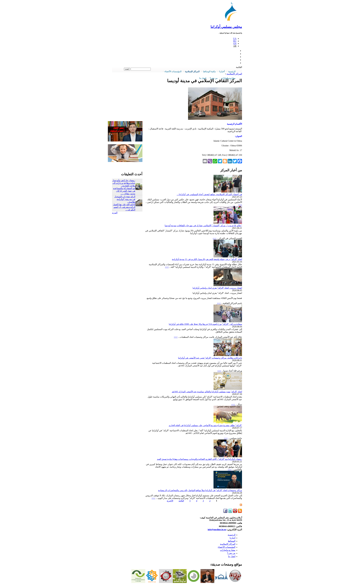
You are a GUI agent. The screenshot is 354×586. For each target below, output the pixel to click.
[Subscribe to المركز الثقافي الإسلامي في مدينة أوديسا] (241, 505)
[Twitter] (235, 160)
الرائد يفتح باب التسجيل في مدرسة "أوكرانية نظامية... (124, 199)
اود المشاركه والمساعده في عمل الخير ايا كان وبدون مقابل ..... (124, 191)
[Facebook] (240, 160)
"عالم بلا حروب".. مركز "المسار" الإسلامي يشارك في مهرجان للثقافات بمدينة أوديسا (203, 225)
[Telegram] (220, 160)
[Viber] (210, 160)
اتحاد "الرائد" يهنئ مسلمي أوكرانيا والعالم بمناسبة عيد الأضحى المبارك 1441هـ (207, 391)
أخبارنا (232, 538)
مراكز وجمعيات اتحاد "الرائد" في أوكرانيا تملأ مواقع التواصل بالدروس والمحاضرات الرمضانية (200, 490)
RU (234, 41)
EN (234, 43)
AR (234, 46)
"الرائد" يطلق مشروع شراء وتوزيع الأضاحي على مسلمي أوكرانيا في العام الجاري (205, 425)
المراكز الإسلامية (227, 544)
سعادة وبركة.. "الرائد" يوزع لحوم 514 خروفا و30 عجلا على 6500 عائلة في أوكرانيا (205, 324)
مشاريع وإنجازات (227, 550)
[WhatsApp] (215, 160)
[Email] (205, 160)
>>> (240, 204)
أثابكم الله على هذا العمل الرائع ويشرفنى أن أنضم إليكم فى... (124, 207)
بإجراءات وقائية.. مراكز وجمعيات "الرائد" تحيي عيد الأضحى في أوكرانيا (210, 358)
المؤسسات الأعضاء (226, 547)
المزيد (114, 212)
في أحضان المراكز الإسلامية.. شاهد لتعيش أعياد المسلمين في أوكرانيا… (209, 194)
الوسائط (231, 541)
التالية (181, 501)
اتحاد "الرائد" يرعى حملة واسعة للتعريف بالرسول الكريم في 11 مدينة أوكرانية (207, 259)
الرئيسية (231, 535)
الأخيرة (170, 501)
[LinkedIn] (230, 160)
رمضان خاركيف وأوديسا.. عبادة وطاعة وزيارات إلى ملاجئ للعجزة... (123, 183)
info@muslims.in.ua (217, 529)
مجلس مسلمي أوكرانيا (226, 26)
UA (234, 38)
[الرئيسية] (232, 21)
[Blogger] (225, 160)
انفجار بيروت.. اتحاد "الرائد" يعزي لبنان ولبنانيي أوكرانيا (217, 288)
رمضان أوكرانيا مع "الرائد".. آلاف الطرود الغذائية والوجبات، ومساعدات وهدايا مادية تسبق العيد (199, 459)
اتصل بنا (202, 78)
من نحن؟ (231, 553)
